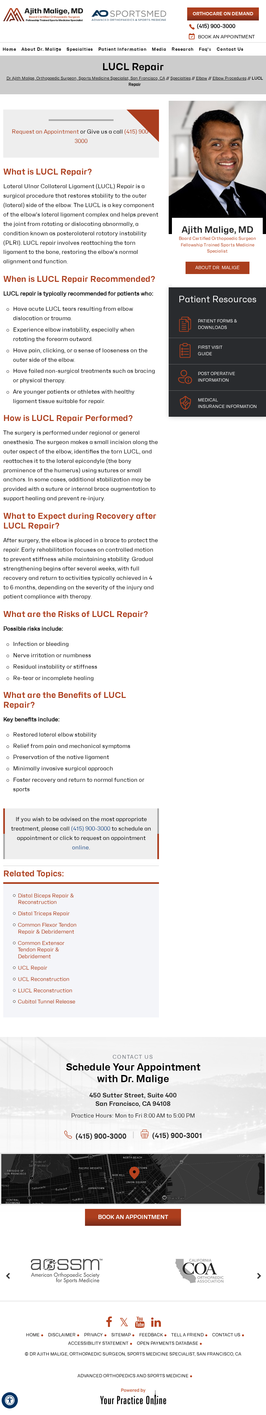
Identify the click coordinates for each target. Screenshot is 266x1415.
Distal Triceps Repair (44, 913)
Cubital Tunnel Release (46, 1001)
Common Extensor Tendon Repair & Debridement (41, 950)
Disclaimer (62, 1335)
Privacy (93, 1335)
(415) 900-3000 (216, 26)
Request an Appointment (45, 132)
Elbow (201, 78)
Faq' (205, 49)
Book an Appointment (226, 37)
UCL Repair (32, 968)
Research (183, 49)
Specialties (79, 49)
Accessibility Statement (98, 1344)
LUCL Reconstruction (45, 990)
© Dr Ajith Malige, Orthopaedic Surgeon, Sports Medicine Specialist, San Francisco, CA (133, 1354)
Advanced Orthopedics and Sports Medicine (133, 1376)
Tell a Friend (187, 1335)
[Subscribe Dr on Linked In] (156, 1322)
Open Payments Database (167, 1344)
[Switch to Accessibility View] (10, 1400)
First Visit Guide (210, 351)
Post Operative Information (216, 377)
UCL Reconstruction (43, 979)
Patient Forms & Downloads (217, 324)
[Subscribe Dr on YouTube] (139, 1322)
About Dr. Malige (41, 49)
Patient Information (122, 49)
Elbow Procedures (229, 78)
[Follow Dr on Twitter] (124, 1322)
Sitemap (121, 1335)
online (80, 847)
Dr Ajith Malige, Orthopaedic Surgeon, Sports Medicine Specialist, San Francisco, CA (85, 78)
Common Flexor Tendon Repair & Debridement (47, 929)
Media (159, 49)
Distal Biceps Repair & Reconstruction (46, 899)
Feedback (151, 1335)
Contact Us (230, 49)
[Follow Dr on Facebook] (109, 1322)
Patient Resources (217, 299)
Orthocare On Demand (223, 14)
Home (9, 49)
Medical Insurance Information (227, 403)
